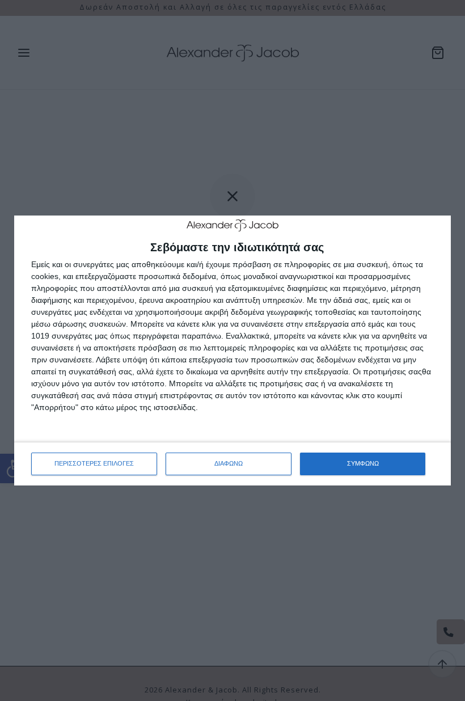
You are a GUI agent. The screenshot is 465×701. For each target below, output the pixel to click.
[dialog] (232, 350)
